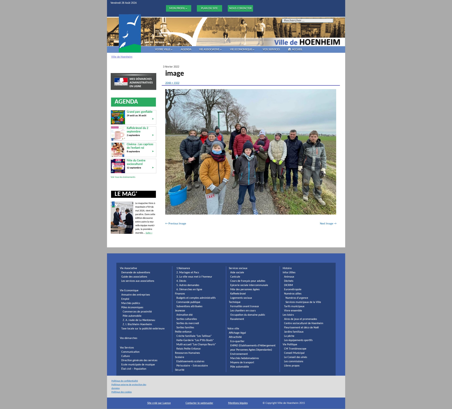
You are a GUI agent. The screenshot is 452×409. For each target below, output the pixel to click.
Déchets (288, 281)
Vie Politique (290, 344)
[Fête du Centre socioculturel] (118, 166)
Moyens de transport (242, 362)
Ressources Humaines (187, 353)
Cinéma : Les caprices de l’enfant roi (140, 146)
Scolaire (179, 357)
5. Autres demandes (187, 285)
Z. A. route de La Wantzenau (139, 320)
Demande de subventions (135, 272)
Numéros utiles (292, 293)
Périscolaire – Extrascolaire (192, 365)
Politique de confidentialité (124, 381)
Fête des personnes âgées (245, 289)
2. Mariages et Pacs (187, 272)
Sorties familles (185, 327)
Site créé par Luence (159, 403)
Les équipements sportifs (298, 340)
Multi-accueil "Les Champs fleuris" (196, 344)
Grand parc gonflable (140, 111)
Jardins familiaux (294, 331)
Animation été (184, 315)
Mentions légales (238, 403)
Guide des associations (134, 276)
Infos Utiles (289, 272)
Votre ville (162, 49)
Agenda (186, 49)
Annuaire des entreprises (135, 294)
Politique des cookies (121, 392)
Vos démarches (128, 338)
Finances (180, 293)
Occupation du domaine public (247, 315)
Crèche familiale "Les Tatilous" (194, 336)
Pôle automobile (132, 316)
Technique (234, 302)
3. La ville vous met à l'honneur (194, 276)
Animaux (289, 276)
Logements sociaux (241, 298)
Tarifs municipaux (294, 306)
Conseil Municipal (294, 353)
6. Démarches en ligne (189, 289)
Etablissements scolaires (190, 361)
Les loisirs (288, 315)
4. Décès (181, 281)
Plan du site (209, 8)
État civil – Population (133, 369)
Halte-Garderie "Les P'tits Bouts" (195, 340)
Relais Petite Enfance (188, 348)
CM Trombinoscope (295, 348)
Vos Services (271, 49)
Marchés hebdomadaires (244, 358)
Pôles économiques (132, 307)
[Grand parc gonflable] (118, 117)
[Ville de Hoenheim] (130, 33)
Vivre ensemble (293, 310)
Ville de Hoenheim (121, 57)
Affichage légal (237, 333)
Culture (125, 356)
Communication (130, 352)
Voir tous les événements (123, 177)
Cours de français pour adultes (247, 281)
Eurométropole (292, 289)
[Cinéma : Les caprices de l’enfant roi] (118, 149)
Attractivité (235, 337)
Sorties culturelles (186, 319)
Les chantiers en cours (243, 310)
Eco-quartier (237, 341)
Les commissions (293, 361)
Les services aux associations (137, 281)
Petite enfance (183, 331)
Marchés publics (130, 303)
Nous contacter (240, 8)
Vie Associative (209, 49)
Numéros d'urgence (297, 298)
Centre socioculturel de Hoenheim (303, 323)
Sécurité (179, 370)
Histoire (287, 268)
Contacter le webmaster (199, 403)
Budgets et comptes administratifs (196, 298)
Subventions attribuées (189, 306)
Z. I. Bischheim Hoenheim (137, 324)
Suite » (149, 233)
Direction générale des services (139, 360)
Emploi (125, 299)
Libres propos (291, 365)
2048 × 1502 (172, 83)
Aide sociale (237, 272)
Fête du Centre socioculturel (136, 162)
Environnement (239, 354)
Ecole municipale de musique (138, 364)
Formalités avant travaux (244, 306)
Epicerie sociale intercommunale (249, 285)
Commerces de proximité (137, 311)
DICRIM (288, 285)
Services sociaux (238, 268)
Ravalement (237, 319)
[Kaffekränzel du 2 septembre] (118, 133)
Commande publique (188, 302)
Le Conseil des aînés (295, 357)
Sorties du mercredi (187, 323)
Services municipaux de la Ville (303, 302)
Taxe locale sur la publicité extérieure (143, 328)
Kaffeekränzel (238, 293)
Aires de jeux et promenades (300, 319)
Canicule (235, 276)
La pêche (289, 336)
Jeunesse (180, 310)
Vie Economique (241, 49)
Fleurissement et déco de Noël (301, 327)
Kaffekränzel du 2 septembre (137, 130)
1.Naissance (183, 268)
